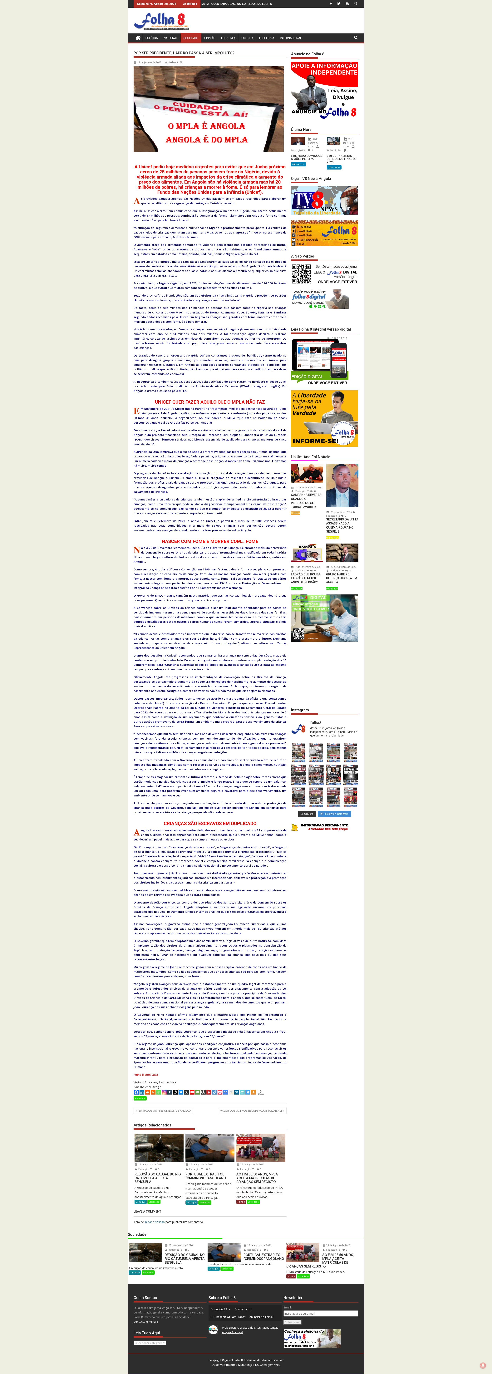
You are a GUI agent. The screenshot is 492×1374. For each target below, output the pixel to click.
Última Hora (298, 164)
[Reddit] (147, 1092)
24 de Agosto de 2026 (252, 1164)
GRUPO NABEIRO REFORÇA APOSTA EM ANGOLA (341, 578)
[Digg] (236, 1092)
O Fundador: (228, 1317)
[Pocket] (220, 1092)
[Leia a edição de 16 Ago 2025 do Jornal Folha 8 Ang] (316, 775)
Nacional (171, 38)
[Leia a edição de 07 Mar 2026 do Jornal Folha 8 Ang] (350, 752)
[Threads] (175, 1092)
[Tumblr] (169, 1092)
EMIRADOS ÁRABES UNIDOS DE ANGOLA (164, 1110)
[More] (253, 1092)
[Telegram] (247, 1092)
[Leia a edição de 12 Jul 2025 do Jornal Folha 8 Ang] (333, 797)
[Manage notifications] (483, 1365)
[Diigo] (214, 1092)
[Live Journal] (231, 1092)
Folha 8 (241, 1201)
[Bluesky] (181, 1092)
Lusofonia (266, 38)
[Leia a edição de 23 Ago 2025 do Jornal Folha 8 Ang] (298, 775)
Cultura (247, 38)
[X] (186, 1092)
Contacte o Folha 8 (146, 1321)
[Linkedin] (142, 1092)
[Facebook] (136, 1092)
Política (151, 38)
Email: (287, 1307)
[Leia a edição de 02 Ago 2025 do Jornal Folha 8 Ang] (350, 775)
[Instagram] (164, 1092)
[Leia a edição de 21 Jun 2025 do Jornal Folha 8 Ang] (350, 797)
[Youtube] (192, 1092)
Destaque (140, 1201)
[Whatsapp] (158, 1092)
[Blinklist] (203, 1092)
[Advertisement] (288, 21)
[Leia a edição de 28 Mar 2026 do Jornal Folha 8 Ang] (298, 752)
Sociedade (191, 38)
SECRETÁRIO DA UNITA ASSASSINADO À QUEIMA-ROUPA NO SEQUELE (342, 525)
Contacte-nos (243, 1309)
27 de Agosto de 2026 (201, 1164)
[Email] (197, 1092)
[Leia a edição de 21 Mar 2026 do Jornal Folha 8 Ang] (316, 752)
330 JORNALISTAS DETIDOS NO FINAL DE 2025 (341, 159)
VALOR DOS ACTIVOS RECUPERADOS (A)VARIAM (251, 1110)
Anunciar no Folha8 (261, 1317)
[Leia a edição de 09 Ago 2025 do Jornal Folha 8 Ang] (333, 775)
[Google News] (225, 1092)
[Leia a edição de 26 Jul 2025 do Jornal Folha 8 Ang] (298, 797)
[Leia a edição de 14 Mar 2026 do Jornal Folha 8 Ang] (333, 752)
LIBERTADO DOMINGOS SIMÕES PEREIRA (306, 157)
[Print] (153, 1092)
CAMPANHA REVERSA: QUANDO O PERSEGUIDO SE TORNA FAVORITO (306, 501)
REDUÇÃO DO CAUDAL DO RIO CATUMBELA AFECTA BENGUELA (256, 4)
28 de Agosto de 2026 (150, 1164)
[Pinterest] (208, 1092)
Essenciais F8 (218, 1309)
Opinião (209, 38)
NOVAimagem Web (267, 1365)
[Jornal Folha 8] (137, 37)
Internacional (291, 38)
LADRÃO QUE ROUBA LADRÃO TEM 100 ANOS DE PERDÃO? (305, 578)
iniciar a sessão (155, 1222)
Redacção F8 (175, 62)
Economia (228, 38)
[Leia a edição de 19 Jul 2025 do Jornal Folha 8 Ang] (316, 797)
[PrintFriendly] (242, 1092)
